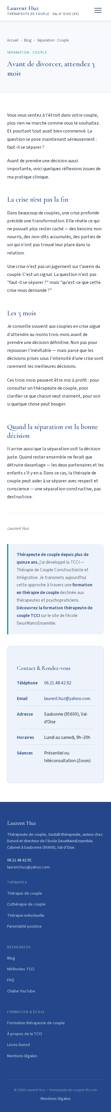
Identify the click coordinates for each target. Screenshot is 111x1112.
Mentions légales (22, 1056)
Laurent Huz (43, 10)
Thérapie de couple (24, 893)
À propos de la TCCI (24, 1034)
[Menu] (98, 10)
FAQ (10, 980)
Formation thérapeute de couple (36, 1023)
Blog (27, 40)
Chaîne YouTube (21, 991)
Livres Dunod (18, 1045)
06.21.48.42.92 (57, 683)
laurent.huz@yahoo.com (67, 698)
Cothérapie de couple (26, 904)
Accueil (12, 40)
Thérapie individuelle (25, 916)
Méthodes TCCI (20, 969)
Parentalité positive (24, 926)
